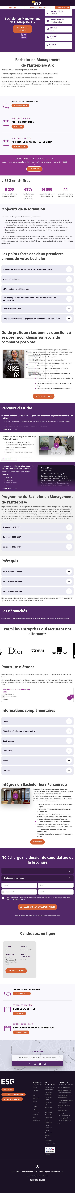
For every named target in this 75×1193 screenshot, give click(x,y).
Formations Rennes (48, 1124)
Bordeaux (35, 1090)
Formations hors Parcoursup (62, 1111)
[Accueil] (13, 1081)
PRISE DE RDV (37, 842)
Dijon (34, 1093)
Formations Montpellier (48, 1113)
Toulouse (35, 1115)
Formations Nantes (48, 1119)
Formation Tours (50, 1143)
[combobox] (4, 892)
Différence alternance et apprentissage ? (65, 1096)
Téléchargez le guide (43, 396)
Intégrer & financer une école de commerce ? (64, 1091)
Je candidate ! (34, 169)
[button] (37, 1169)
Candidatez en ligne (12, 1099)
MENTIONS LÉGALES (37, 1180)
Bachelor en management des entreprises (65, 1101)
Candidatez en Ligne (62, 8)
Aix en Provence (37, 1085)
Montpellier (36, 1098)
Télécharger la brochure (22, 28)
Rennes (35, 1106)
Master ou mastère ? (64, 1087)
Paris (34, 1104)
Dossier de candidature (37, 8)
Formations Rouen (48, 1129)
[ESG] (51, 3)
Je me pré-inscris (19, 147)
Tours (34, 1117)
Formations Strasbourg (48, 1139)
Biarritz (35, 1087)
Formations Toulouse (48, 1134)
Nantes (35, 1101)
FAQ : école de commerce (65, 1085)
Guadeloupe (36, 1120)
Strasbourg (36, 1112)
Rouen (35, 1109)
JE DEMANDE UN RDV (20, 105)
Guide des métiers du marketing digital (64, 1117)
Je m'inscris (18, 127)
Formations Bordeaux (48, 1093)
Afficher (6, 429)
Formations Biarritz (48, 1098)
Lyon (34, 1096)
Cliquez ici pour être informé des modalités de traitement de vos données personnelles (37, 915)
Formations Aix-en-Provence (49, 1088)
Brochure (12, 8)
